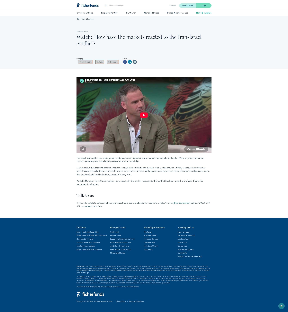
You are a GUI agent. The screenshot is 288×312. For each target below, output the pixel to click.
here (171, 268)
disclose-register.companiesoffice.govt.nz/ (90, 270)
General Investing (85, 62)
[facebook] (125, 62)
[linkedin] (130, 62)
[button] (281, 306)
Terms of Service (129, 286)
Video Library (112, 62)
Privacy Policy (115, 286)
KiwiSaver (100, 62)
